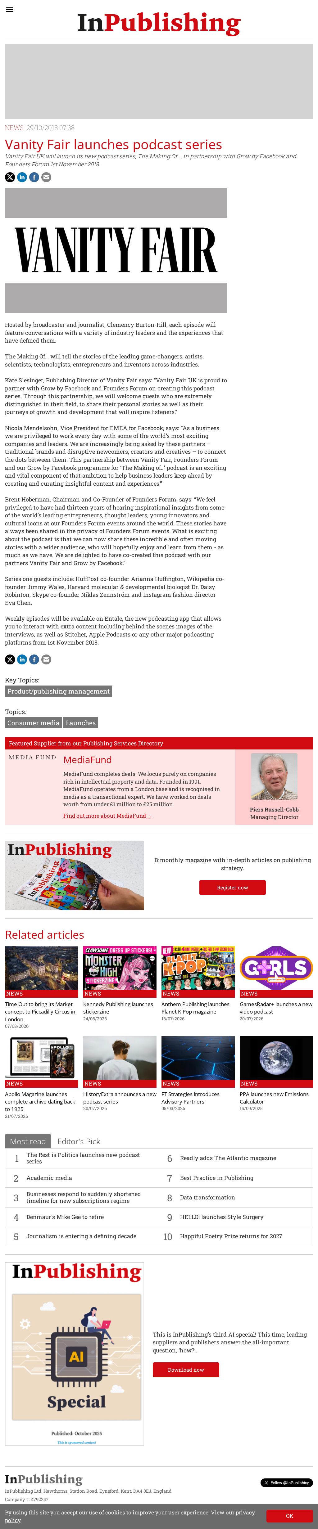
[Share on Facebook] (34, 177)
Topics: (15, 711)
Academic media (49, 1177)
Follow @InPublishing (289, 1483)
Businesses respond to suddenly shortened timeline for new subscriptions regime (83, 1197)
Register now (232, 887)
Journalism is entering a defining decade (81, 1236)
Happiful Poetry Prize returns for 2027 (231, 1236)
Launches (81, 722)
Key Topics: (22, 680)
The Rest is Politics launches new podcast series (83, 1158)
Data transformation (207, 1197)
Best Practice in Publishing (216, 1177)
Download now (186, 1369)
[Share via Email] (46, 177)
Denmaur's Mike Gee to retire (65, 1217)
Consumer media (33, 722)
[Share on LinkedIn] (22, 177)
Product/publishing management (58, 691)
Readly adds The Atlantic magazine (228, 1158)
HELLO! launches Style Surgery (222, 1217)
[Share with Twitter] (10, 177)
